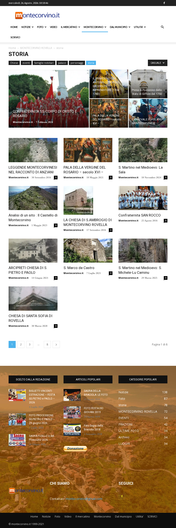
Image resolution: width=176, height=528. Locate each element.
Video (53, 27)
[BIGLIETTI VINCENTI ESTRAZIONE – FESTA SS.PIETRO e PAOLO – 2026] (17, 395)
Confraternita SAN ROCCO (139, 215)
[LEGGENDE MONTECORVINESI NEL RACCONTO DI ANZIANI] (33, 150)
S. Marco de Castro (79, 268)
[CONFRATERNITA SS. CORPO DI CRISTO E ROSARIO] (49, 104)
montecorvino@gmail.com (84, 499)
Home (14, 27)
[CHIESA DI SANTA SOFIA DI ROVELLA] (33, 298)
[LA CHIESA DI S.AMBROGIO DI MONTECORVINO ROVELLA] (88, 200)
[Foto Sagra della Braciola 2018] (72, 430)
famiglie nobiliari (44, 62)
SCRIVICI (15, 37)
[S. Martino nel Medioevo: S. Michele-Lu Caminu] (142, 251)
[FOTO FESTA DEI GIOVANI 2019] (72, 412)
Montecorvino (93, 27)
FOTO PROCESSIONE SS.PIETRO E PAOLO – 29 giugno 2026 (42, 419)
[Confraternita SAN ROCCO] (142, 198)
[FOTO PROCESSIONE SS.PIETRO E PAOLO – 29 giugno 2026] (17, 419)
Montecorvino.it (23, 122)
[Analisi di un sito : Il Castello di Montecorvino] (33, 198)
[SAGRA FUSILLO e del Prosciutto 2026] (17, 440)
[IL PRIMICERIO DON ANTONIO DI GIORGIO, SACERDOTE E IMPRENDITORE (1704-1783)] (109, 84)
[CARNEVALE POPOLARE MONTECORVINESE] (148, 113)
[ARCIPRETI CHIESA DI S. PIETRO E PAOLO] (33, 251)
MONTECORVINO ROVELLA (36, 48)
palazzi (62, 62)
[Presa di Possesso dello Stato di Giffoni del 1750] (148, 84)
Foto (40, 27)
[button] (162, 27)
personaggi (77, 62)
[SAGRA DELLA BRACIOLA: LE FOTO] (72, 395)
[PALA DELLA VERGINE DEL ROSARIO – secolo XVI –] (109, 113)
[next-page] (56, 344)
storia (91, 62)
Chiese (14, 62)
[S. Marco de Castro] (88, 251)
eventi (26, 62)
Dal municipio (118, 27)
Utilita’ (138, 27)
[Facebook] (164, 3)
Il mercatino (69, 27)
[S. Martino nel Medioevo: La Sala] (142, 150)
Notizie (25, 27)
